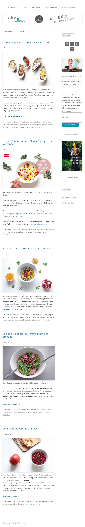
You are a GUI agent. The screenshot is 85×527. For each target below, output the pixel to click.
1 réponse (6, 149)
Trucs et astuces (29, 501)
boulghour (29, 317)
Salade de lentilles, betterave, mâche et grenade (25, 335)
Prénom (65, 118)
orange (34, 125)
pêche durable (42, 125)
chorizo (45, 122)
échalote (16, 125)
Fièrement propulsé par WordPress (14, 523)
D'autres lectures (72, 178)
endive (32, 232)
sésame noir (14, 127)
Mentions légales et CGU (70, 198)
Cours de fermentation (32, 8)
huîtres (28, 125)
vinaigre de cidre (24, 127)
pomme (50, 125)
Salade (46, 229)
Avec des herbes (30, 315)
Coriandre (9, 125)
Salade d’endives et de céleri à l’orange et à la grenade (27, 142)
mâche (15, 412)
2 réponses (6, 47)
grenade (23, 125)
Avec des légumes (30, 229)
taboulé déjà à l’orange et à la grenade (16, 213)
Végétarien (9, 232)
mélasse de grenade (25, 412)
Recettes (27, 122)
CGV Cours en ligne (68, 203)
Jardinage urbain (51, 8)
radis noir (6, 127)
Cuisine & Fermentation (11, 8)
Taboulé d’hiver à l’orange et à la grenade (26, 248)
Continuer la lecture (14, 116)
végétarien (35, 320)
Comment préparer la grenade (20, 428)
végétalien (27, 320)
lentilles (9, 412)
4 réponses (6, 342)
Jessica (68, 76)
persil (22, 320)
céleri (27, 232)
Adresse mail (66, 111)
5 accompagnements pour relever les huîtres (28, 42)
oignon (11, 320)
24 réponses (7, 434)
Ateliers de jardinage (69, 8)
